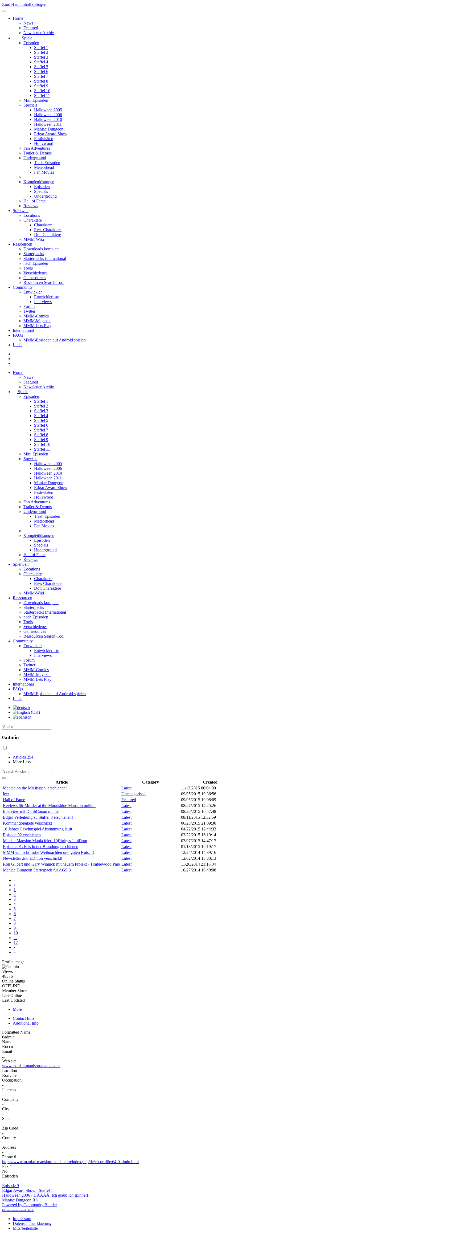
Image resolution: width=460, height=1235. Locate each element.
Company (10, 1099)
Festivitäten (43, 138)
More (17, 1009)
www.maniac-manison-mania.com (31, 1065)
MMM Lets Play (37, 325)
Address (9, 1147)
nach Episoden (35, 263)
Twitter (29, 311)
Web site (9, 1061)
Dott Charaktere (47, 234)
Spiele (26, 38)
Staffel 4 (41, 62)
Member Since (14, 990)
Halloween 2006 (48, 114)
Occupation (12, 1080)
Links (17, 345)
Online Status (13, 981)
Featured (30, 28)
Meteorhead (44, 167)
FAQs (18, 335)
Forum (29, 306)
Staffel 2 (41, 52)
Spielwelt (20, 210)
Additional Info (26, 1023)
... (15, 937)
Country (9, 1137)
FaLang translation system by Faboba (18, 1210)
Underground (34, 158)
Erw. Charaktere (47, 229)
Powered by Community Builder (29, 1205)
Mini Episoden (35, 100)
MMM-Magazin (37, 321)
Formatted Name (16, 1032)
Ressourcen (22, 244)
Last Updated (13, 1000)
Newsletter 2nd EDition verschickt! (32, 858)
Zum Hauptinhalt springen (24, 4)
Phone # (9, 1157)
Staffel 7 (41, 76)
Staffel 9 (41, 86)
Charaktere (32, 220)
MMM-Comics (36, 316)
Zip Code (10, 1128)
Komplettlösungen (38, 182)
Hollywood (43, 143)
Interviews (43, 301)
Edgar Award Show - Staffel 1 (27, 1190)
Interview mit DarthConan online (31, 811)
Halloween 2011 (48, 124)
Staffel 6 (41, 71)
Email (7, 1051)
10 (16, 933)
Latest (126, 788)
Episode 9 (10, 1185)
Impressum (22, 1218)
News (28, 23)
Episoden (31, 42)
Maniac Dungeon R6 (20, 1200)
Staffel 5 (41, 66)
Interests (9, 1089)
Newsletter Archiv (38, 32)
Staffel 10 (42, 90)
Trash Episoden (47, 162)
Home (18, 18)
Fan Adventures (36, 148)
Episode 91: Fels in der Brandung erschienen (40, 846)
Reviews (30, 205)
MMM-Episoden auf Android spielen (54, 340)
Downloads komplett (41, 249)
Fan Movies (44, 172)
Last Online (12, 995)
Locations (31, 215)
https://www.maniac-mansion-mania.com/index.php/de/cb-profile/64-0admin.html (70, 1161)
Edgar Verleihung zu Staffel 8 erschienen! (38, 817)
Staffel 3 (41, 57)
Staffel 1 (41, 47)
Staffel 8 (41, 81)
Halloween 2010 (48, 119)
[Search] (4, 778)
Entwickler (32, 292)
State (6, 1118)
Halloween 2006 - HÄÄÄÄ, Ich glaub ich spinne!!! (45, 1195)
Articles (23, 757)
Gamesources (34, 277)
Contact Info (23, 1018)
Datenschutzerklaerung (32, 1223)
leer (6, 794)
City (5, 1109)
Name (7, 1042)
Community (23, 287)
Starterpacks (33, 253)
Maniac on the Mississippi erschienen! (35, 788)
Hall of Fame (34, 201)
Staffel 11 (42, 95)
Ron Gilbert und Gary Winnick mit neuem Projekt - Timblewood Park (61, 864)
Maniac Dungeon (48, 129)
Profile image (13, 962)
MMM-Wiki (33, 239)
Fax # (7, 1166)
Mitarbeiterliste (25, 1228)
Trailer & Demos (37, 153)
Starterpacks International (44, 258)
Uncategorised (133, 794)
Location (9, 1070)
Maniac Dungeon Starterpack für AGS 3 (37, 870)
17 (16, 942)
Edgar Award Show (50, 134)
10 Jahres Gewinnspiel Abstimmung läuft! (38, 829)
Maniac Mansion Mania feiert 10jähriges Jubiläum (45, 840)
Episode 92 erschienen (22, 835)
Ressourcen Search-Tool (43, 282)
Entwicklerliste (46, 297)
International (23, 330)
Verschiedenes (35, 273)
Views (7, 971)
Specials (30, 105)
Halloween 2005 (48, 110)
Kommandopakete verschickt (27, 823)
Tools (28, 268)
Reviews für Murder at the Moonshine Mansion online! (49, 805)
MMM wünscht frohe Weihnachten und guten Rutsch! (48, 852)
